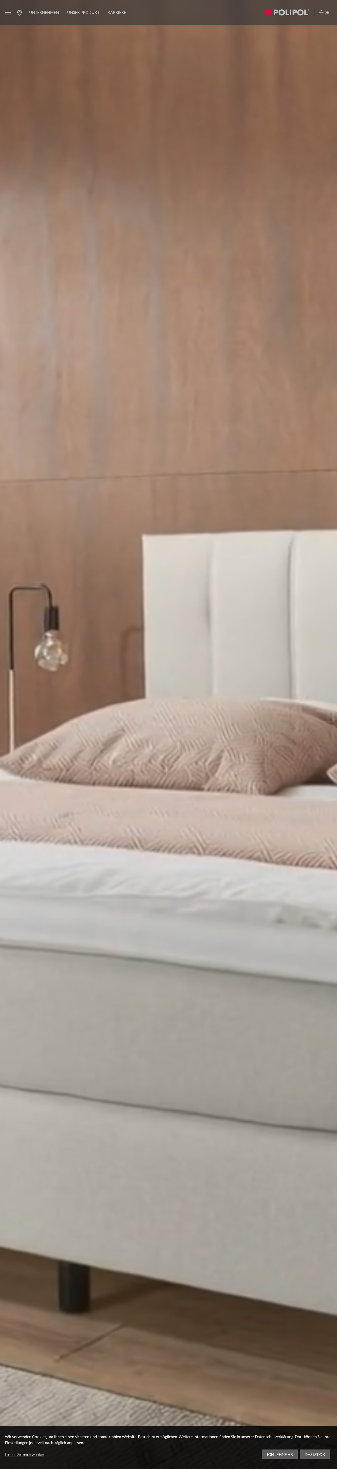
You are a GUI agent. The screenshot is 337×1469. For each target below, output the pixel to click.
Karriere (117, 12)
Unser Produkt (83, 12)
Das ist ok (315, 1454)
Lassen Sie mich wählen (24, 1454)
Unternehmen (44, 12)
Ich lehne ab (280, 1454)
